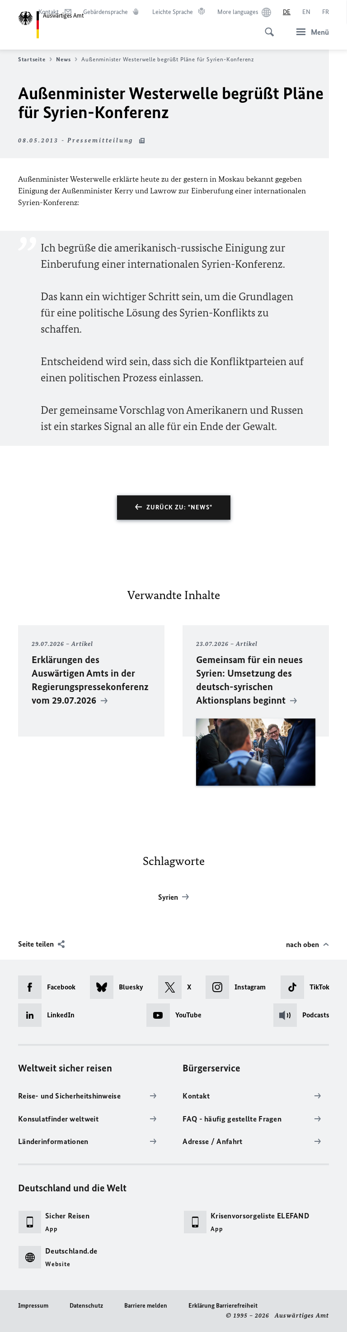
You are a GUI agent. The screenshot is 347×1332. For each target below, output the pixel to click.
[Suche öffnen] (267, 27)
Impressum (33, 1305)
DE (287, 12)
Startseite (31, 59)
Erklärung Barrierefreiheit (223, 1305)
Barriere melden (145, 1305)
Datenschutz (86, 1305)
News (63, 59)
